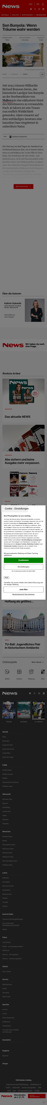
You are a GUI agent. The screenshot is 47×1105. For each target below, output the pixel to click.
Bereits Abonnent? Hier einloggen (23, 594)
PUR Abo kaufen (23, 589)
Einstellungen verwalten (23, 566)
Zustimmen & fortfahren (23, 560)
